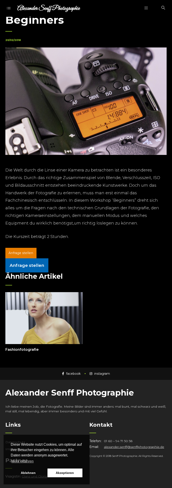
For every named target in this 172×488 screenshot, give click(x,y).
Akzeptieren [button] (65, 473)
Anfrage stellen (21, 253)
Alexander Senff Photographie (48, 8)
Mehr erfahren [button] (22, 461)
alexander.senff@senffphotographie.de (134, 447)
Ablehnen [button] (28, 473)
